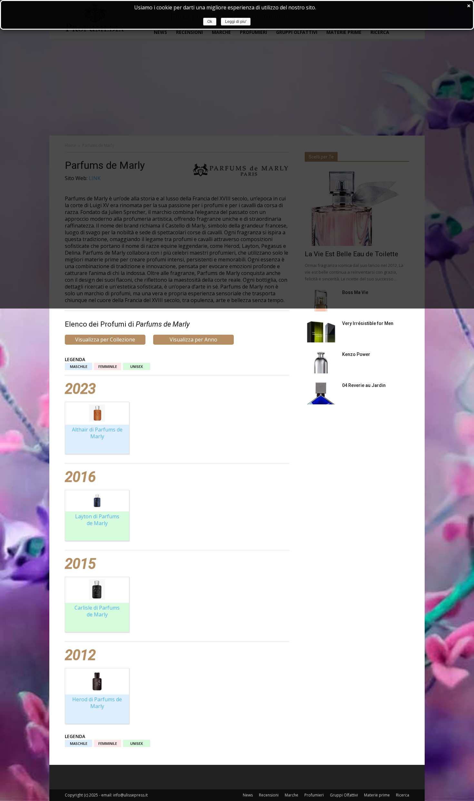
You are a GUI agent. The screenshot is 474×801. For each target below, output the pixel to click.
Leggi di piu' (235, 21)
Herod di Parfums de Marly (97, 703)
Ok (209, 21)
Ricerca (402, 795)
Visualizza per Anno (193, 339)
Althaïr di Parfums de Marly (97, 433)
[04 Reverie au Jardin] (321, 393)
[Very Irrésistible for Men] (321, 331)
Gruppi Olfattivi (344, 795)
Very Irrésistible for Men (367, 323)
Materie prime (377, 795)
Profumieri (314, 795)
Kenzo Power (356, 354)
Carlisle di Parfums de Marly (97, 611)
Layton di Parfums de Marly (97, 520)
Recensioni (269, 795)
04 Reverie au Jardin (364, 385)
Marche (291, 795)
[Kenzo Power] (321, 362)
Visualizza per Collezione (105, 339)
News (248, 795)
